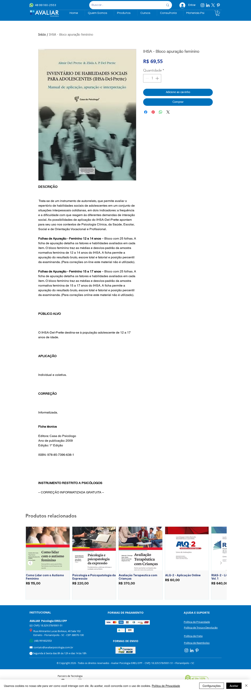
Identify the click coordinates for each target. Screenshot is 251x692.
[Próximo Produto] (221, 563)
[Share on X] (168, 112)
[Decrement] (147, 78)
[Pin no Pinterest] (153, 112)
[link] (218, 13)
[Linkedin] (207, 5)
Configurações (212, 686)
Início (42, 34)
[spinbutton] (152, 78)
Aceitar (234, 686)
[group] (126, 563)
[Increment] (158, 78)
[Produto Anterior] (30, 563)
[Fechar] (246, 686)
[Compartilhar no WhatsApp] (160, 112)
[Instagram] (202, 5)
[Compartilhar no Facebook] (145, 112)
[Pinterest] (218, 5)
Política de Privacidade (166, 686)
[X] (213, 5)
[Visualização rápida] (48, 548)
